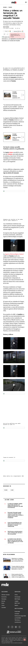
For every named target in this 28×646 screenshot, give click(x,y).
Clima (16, 594)
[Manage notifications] (24, 639)
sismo (11, 152)
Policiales (4, 599)
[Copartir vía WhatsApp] (4, 34)
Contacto (17, 613)
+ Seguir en (6, 31)
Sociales (4, 607)
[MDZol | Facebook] (8, 627)
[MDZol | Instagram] (12, 627)
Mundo (5, 7)
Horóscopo (17, 596)
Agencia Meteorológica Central (14, 254)
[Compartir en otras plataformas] (7, 34)
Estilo (3, 603)
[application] (14, 245)
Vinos (3, 605)
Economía (4, 596)
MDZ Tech (17, 603)
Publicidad (17, 611)
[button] (26, 2)
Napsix (16, 605)
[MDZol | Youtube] (16, 627)
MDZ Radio (17, 599)
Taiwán (5, 490)
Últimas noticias (6, 594)
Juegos (16, 601)
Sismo (12, 490)
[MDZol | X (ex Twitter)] (19, 627)
